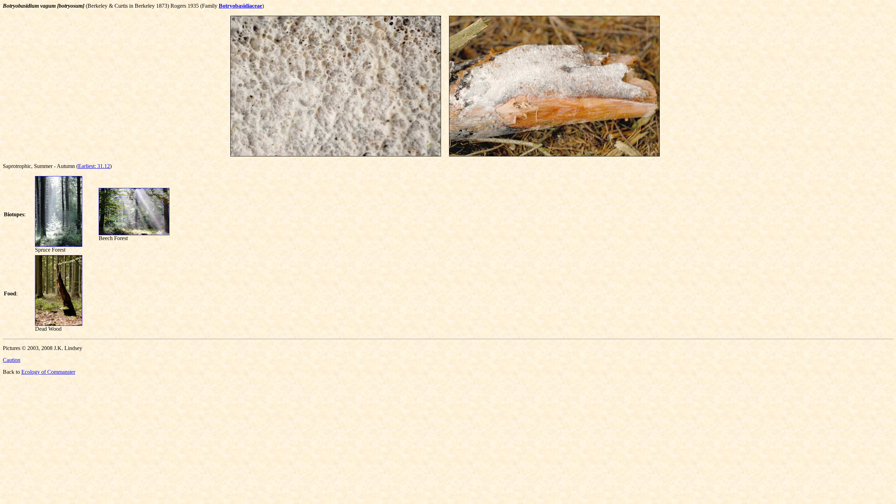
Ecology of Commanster (48, 372)
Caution (11, 360)
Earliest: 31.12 (94, 166)
